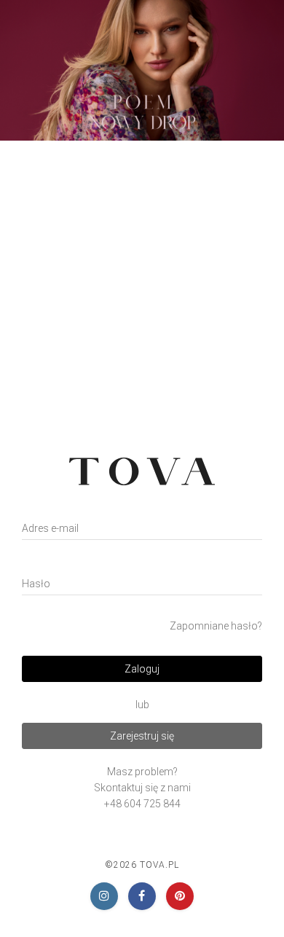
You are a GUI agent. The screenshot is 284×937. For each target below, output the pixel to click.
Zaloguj (142, 669)
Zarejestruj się (142, 736)
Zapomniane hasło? (216, 626)
